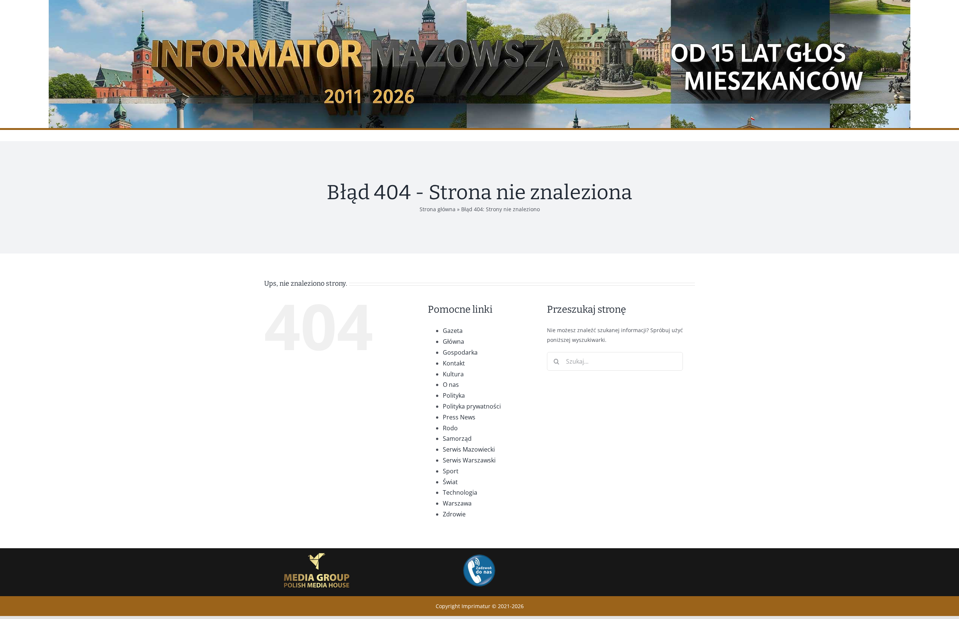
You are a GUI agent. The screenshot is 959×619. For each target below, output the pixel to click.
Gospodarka (460, 352)
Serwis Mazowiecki (469, 449)
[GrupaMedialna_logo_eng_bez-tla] (316, 550)
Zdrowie (454, 514)
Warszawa (457, 503)
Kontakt (454, 363)
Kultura (453, 374)
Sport (451, 471)
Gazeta (453, 331)
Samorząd (457, 438)
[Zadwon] (478, 554)
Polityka (454, 395)
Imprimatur (476, 606)
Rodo (450, 428)
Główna (453, 341)
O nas (451, 384)
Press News (459, 417)
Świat (450, 482)
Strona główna (438, 209)
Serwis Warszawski (469, 460)
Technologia (460, 492)
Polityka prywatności (472, 406)
